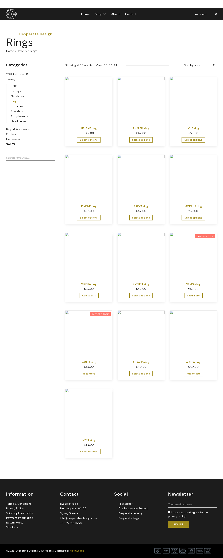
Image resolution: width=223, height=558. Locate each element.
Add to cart (89, 295)
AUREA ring (193, 362)
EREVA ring (141, 206)
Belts (14, 86)
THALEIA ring (141, 128)
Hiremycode (77, 550)
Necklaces (17, 96)
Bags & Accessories (18, 129)
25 (105, 65)
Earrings (16, 91)
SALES (10, 144)
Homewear (13, 139)
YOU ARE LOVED (17, 74)
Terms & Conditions (18, 503)
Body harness (19, 116)
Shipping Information (19, 513)
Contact (131, 14)
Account (201, 14)
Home (85, 14)
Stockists (12, 527)
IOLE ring (193, 128)
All (115, 65)
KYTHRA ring (141, 284)
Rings (14, 101)
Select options (89, 139)
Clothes (11, 134)
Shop (98, 14)
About (115, 14)
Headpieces (18, 121)
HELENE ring (89, 128)
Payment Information (19, 517)
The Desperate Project (133, 508)
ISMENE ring (89, 206)
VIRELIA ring (89, 284)
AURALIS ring (141, 362)
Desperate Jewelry (130, 513)
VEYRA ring (193, 284)
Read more (193, 295)
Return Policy (14, 522)
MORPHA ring (193, 206)
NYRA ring (88, 440)
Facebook (126, 503)
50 (110, 65)
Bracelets (17, 111)
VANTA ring (89, 362)
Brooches (17, 106)
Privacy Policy (15, 508)
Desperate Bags (128, 518)
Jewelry (22, 51)
